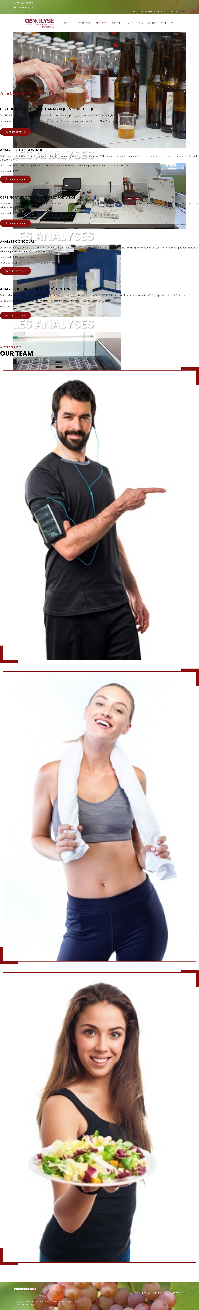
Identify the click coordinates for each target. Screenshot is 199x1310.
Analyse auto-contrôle (22, 150)
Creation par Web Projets (25, 1304)
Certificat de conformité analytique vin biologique (48, 109)
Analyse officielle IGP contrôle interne (36, 289)
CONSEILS (117, 23)
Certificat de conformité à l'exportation (38, 197)
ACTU (172, 23)
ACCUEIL (68, 23)
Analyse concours (17, 241)
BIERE (163, 23)
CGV (77, 1301)
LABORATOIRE (83, 23)
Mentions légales (66, 1301)
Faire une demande (15, 131)
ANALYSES (101, 23)
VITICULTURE (134, 23)
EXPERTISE (151, 23)
